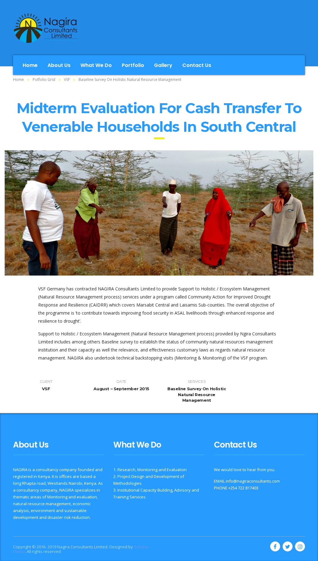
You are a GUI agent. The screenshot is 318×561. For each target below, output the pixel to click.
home (30, 65)
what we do (96, 65)
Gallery (163, 65)
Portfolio (133, 65)
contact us (196, 65)
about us (59, 65)
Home (18, 79)
